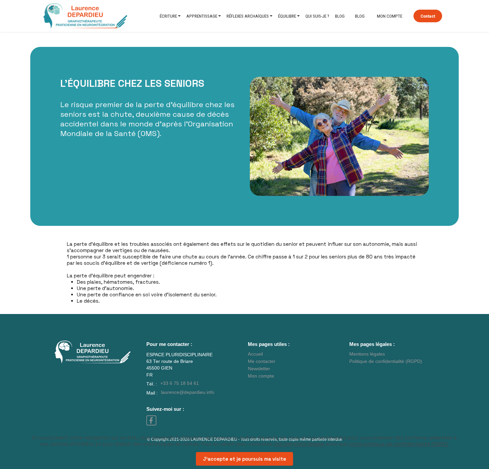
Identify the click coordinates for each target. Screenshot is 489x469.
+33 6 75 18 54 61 (179, 383)
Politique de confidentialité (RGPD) (385, 361)
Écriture (168, 16)
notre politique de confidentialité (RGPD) (398, 444)
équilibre (287, 16)
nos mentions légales (299, 444)
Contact (427, 16)
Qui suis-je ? (317, 16)
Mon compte (389, 16)
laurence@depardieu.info (187, 392)
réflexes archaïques (248, 16)
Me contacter (261, 361)
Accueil (255, 354)
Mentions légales (367, 354)
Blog (340, 16)
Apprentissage (201, 16)
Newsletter (259, 368)
